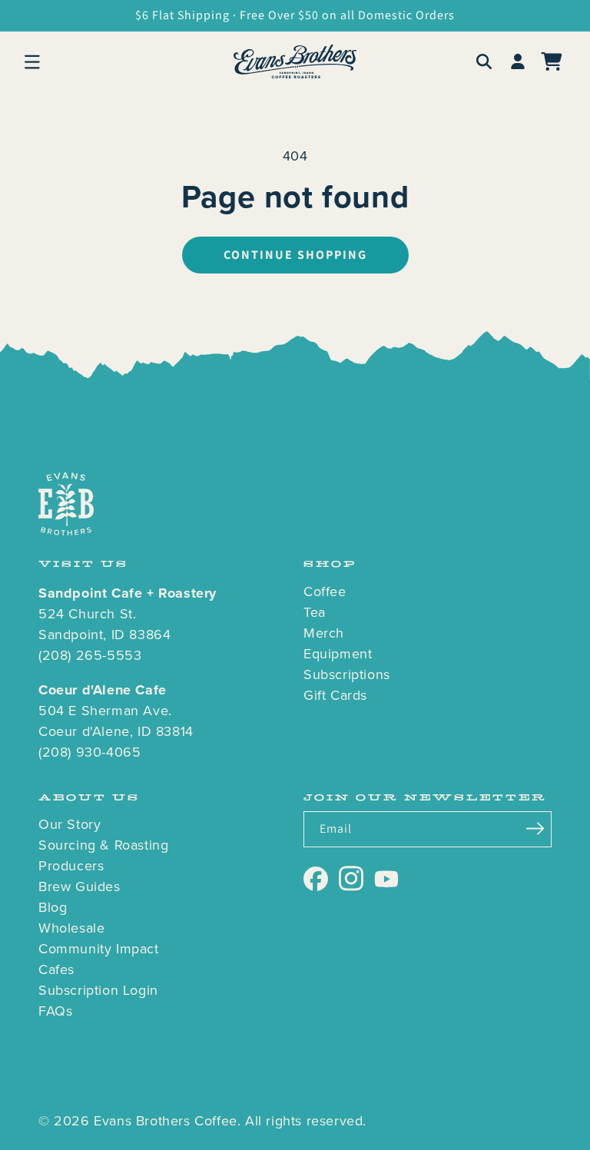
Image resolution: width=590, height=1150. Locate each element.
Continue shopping (295, 255)
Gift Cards (335, 695)
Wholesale (71, 928)
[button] (32, 61)
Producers (71, 866)
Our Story (69, 824)
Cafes (56, 969)
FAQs (55, 1011)
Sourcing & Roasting (103, 845)
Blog (52, 907)
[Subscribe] (535, 828)
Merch (323, 633)
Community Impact (98, 949)
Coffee (324, 592)
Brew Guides (79, 886)
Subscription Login (98, 990)
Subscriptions (346, 674)
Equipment (337, 654)
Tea (314, 612)
